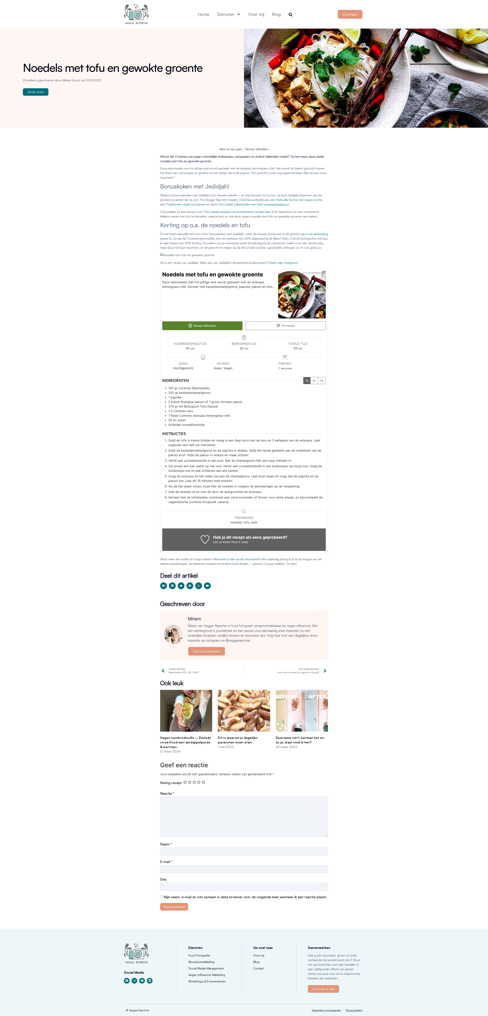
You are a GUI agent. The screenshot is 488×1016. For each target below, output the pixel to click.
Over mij (256, 14)
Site (163, 879)
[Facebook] (127, 981)
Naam (166, 844)
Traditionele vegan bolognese (186, 204)
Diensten (225, 14)
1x (306, 380)
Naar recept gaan (230, 149)
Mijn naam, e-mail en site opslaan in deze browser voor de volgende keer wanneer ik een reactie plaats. (245, 897)
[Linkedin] (149, 981)
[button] (163, 585)
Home (203, 14)
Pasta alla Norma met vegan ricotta (299, 200)
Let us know (222, 542)
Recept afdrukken (257, 149)
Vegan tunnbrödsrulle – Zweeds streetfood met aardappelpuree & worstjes (185, 742)
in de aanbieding (317, 234)
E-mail (166, 862)
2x (314, 380)
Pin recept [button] (288, 325)
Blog (276, 14)
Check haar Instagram (282, 263)
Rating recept (171, 783)
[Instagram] (134, 981)
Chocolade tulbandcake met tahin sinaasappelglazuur (253, 204)
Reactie (167, 793)
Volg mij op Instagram (206, 651)
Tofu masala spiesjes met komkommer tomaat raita (236, 212)
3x (322, 380)
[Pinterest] (142, 981)
